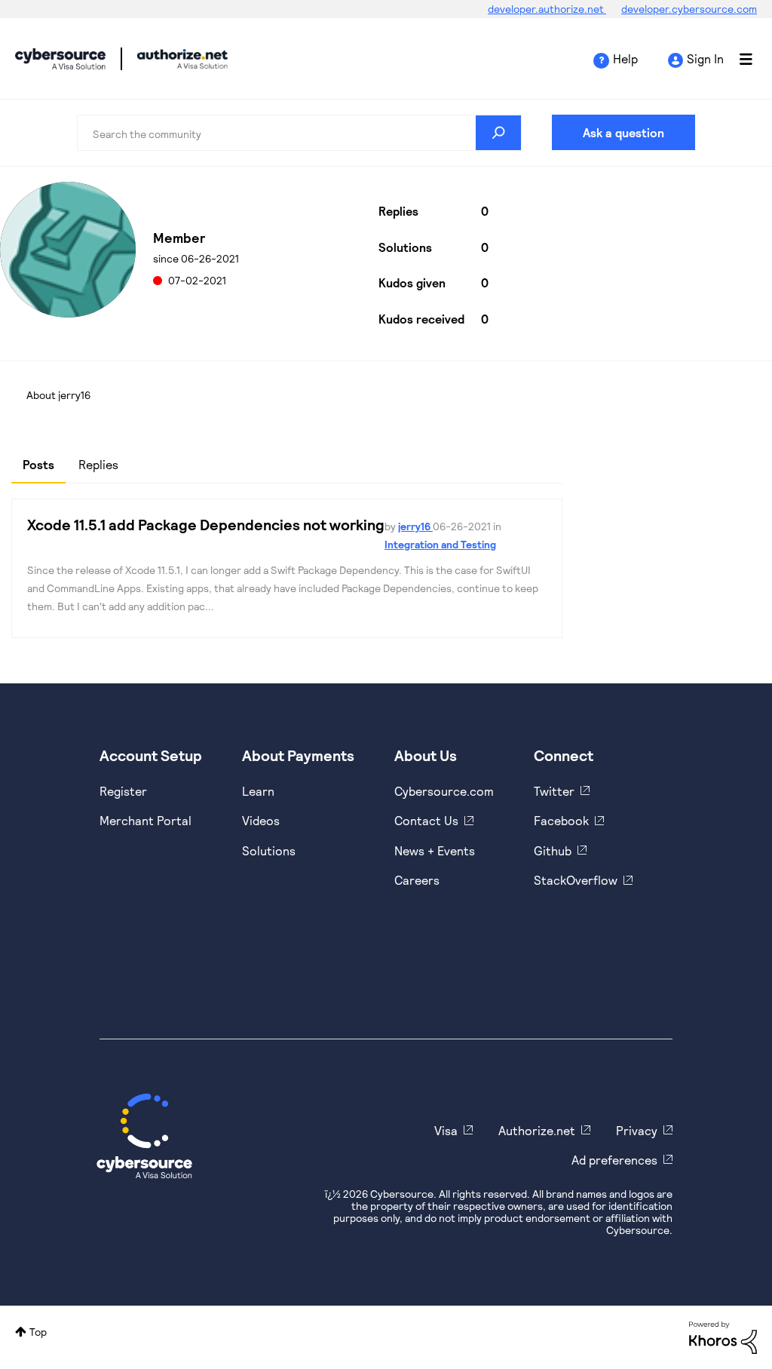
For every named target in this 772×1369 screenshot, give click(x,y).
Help (625, 58)
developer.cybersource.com (689, 8)
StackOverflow (575, 880)
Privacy (636, 1130)
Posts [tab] (38, 464)
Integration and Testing (440, 544)
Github (552, 850)
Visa (446, 1130)
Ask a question (623, 132)
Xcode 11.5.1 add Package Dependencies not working (205, 524)
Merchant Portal (145, 820)
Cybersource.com (444, 791)
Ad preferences (614, 1160)
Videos (261, 820)
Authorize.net (536, 1130)
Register (123, 791)
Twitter (554, 791)
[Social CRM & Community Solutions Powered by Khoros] (723, 1336)
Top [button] (38, 1331)
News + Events (434, 850)
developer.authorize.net (547, 8)
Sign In (705, 58)
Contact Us (426, 820)
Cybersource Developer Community (60, 59)
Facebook (561, 820)
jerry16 (415, 526)
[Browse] (738, 58)
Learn (258, 791)
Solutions (269, 850)
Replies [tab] (98, 464)
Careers (417, 880)
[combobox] (299, 133)
